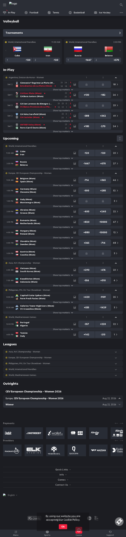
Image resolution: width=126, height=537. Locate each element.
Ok (63, 526)
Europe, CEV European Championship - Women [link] (30, 173)
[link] (20, 5)
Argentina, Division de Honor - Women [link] (26, 77)
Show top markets (61, 89)
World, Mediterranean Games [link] (22, 317)
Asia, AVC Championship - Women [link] (24, 263)
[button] (63, 77)
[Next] (120, 50)
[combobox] (10, 495)
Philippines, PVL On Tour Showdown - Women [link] (29, 290)
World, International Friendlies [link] (22, 146)
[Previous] (5, 50)
